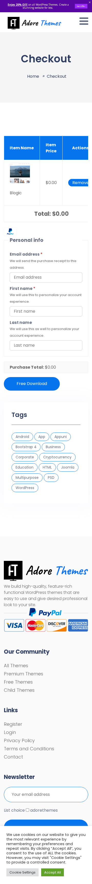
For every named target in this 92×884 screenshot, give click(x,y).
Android (22, 436)
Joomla (67, 467)
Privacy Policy (19, 740)
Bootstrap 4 (26, 446)
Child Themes (19, 690)
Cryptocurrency (57, 457)
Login (10, 732)
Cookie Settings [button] (22, 872)
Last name (21, 322)
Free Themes (18, 682)
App (41, 436)
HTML (47, 467)
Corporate (25, 457)
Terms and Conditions (29, 748)
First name (22, 288)
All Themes (16, 665)
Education (24, 467)
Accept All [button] (52, 872)
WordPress (25, 487)
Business (53, 446)
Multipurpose (27, 477)
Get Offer (81, 6)
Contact (13, 757)
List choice (14, 810)
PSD (51, 477)
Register (13, 724)
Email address (26, 254)
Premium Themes (23, 674)
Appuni (60, 436)
